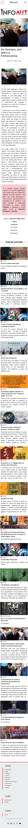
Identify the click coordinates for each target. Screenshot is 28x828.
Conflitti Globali (6, 616)
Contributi (7, 775)
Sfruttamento (7, 773)
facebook (21, 209)
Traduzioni (7, 787)
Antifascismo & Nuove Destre (11, 781)
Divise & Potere (8, 777)
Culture (14, 221)
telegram (6, 207)
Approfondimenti (8, 800)
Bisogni (4, 582)
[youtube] (20, 823)
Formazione (7, 779)
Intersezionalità (8, 783)
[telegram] (8, 823)
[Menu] (3, 2)
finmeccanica (14, 233)
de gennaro (14, 230)
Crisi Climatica (8, 785)
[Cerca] (25, 2)
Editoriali (7, 802)
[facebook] (14, 823)
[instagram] (11, 823)
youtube (14, 211)
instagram (6, 211)
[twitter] (17, 823)
